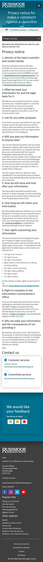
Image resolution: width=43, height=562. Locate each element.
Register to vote (8, 512)
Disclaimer (21, 555)
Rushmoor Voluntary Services (12, 531)
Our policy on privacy (18, 30)
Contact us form (8, 478)
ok (17, 421)
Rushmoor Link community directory (15, 534)
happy (11, 421)
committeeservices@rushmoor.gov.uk (19, 75)
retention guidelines (13, 223)
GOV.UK (5, 520)
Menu (39, 6)
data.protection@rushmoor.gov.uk (18, 85)
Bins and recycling (8, 507)
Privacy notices (34, 30)
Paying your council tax (10, 501)
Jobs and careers (8, 504)
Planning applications (10, 509)
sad (24, 421)
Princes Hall (6, 526)
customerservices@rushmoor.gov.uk (19, 367)
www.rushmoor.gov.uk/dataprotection (24, 286)
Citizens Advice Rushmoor (11, 528)
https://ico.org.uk (18, 314)
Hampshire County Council (12, 523)
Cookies (21, 551)
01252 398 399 (11, 364)
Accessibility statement (21, 547)
